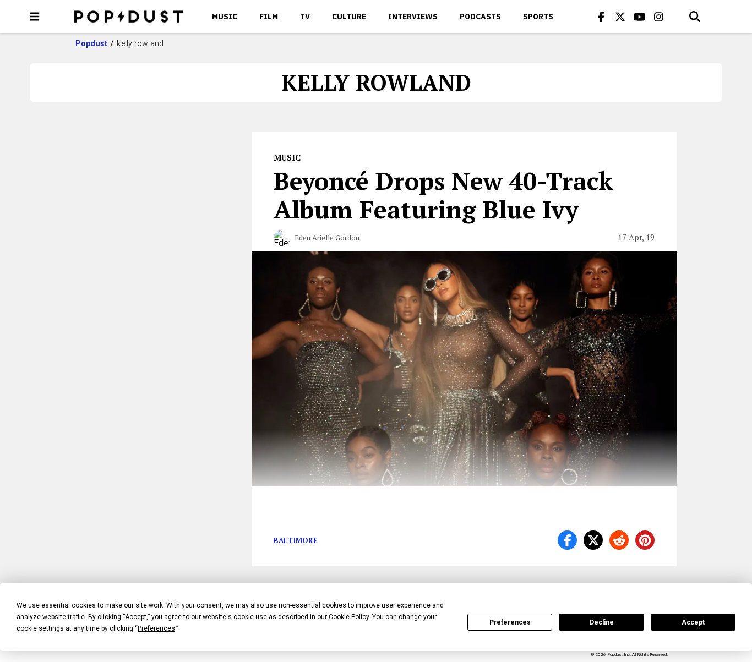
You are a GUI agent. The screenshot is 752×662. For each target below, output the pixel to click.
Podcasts (480, 16)
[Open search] (694, 16)
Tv (305, 16)
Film (268, 16)
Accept (693, 622)
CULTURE (349, 16)
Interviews (413, 16)
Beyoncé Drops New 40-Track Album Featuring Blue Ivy (443, 195)
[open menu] (34, 16)
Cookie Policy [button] (349, 617)
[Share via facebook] (567, 540)
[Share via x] (593, 540)
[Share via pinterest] (645, 540)
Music (224, 16)
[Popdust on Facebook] (601, 16)
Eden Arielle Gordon (327, 238)
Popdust (91, 43)
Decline (602, 622)
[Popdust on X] (620, 16)
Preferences (510, 622)
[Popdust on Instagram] (659, 16)
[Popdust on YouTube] (639, 16)
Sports (538, 16)
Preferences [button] (156, 628)
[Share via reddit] (619, 540)
